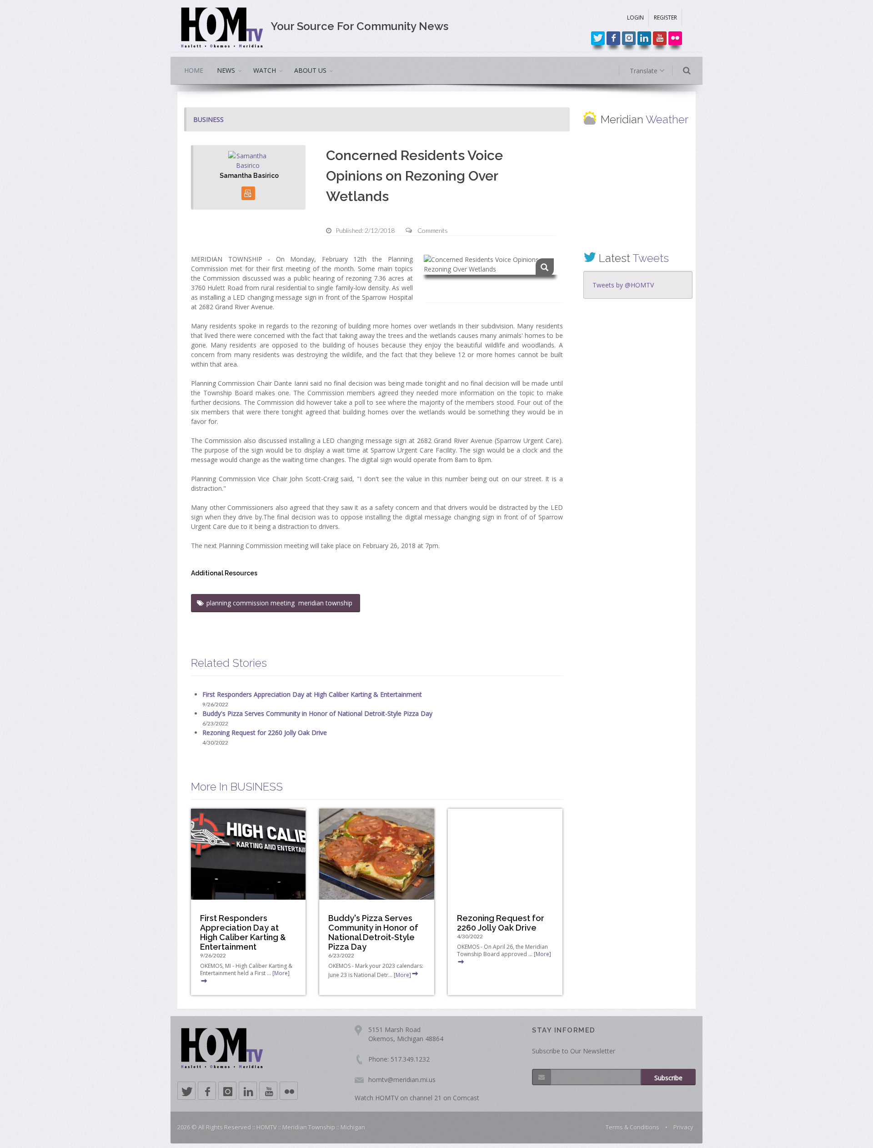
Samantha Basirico (249, 175)
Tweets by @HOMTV (623, 285)
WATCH (264, 70)
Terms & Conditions (632, 1127)
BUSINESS (208, 119)
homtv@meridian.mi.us (402, 1079)
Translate (644, 70)
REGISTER (665, 17)
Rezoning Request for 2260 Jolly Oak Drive (264, 732)
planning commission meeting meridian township (280, 603)
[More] (402, 975)
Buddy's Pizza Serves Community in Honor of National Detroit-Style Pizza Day (317, 713)
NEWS (226, 70)
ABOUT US (310, 70)
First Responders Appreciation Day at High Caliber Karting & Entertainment (312, 694)
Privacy (683, 1127)
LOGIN (635, 17)
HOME (193, 70)
